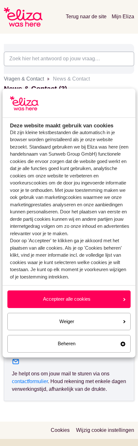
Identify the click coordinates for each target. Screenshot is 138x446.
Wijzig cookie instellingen (105, 430)
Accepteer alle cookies (67, 299)
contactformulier (30, 381)
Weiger (66, 321)
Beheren (66, 343)
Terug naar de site (86, 16)
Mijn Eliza (123, 16)
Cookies (60, 430)
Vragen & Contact (24, 78)
